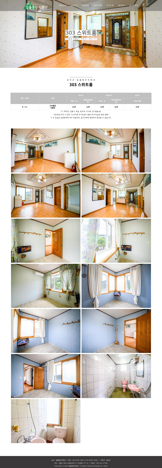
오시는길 (110, 5)
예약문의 (121, 5)
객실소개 (73, 5)
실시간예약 (133, 5)
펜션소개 (62, 5)
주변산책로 (97, 5)
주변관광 (85, 5)
